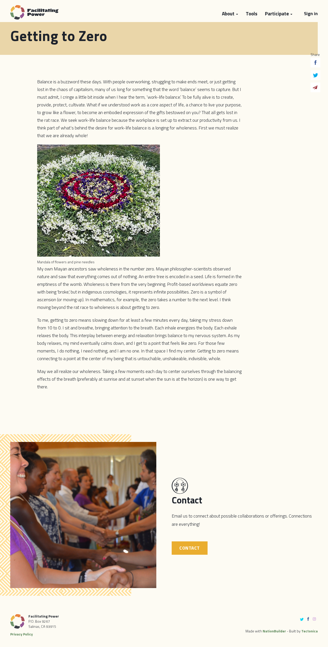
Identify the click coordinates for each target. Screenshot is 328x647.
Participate (277, 13)
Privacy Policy (21, 634)
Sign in (311, 13)
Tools (251, 13)
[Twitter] (315, 76)
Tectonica (309, 631)
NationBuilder (274, 631)
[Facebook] (315, 64)
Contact (189, 547)
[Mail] (315, 89)
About (228, 13)
